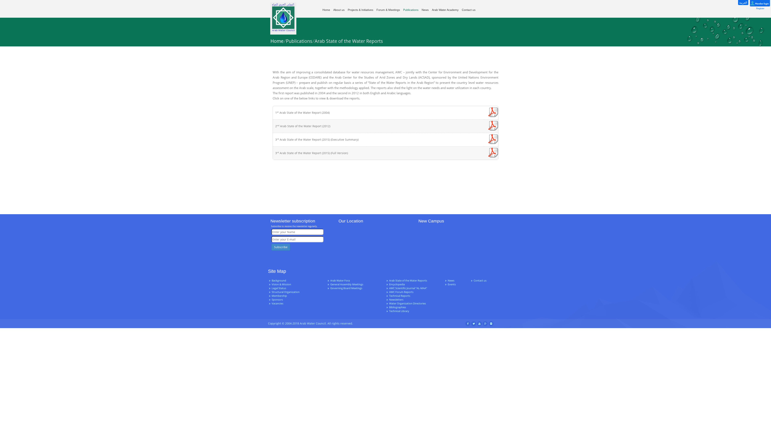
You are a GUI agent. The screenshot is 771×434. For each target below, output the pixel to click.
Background (279, 280)
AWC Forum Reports (401, 292)
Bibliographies (397, 307)
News (425, 9)
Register (760, 8)
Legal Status (279, 288)
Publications (410, 9)
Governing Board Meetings (346, 288)
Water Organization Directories (407, 303)
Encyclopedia (397, 284)
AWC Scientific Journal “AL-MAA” (408, 288)
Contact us (468, 9)
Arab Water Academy (445, 9)
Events (452, 284)
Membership (279, 296)
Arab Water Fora (340, 280)
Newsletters (396, 299)
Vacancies (277, 303)
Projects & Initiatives (360, 9)
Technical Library (399, 311)
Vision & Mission (281, 284)
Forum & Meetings (388, 9)
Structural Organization (286, 292)
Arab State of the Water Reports (408, 280)
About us (339, 9)
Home (326, 9)
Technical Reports (399, 296)
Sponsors (277, 299)
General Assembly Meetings (346, 284)
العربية (743, 2)
